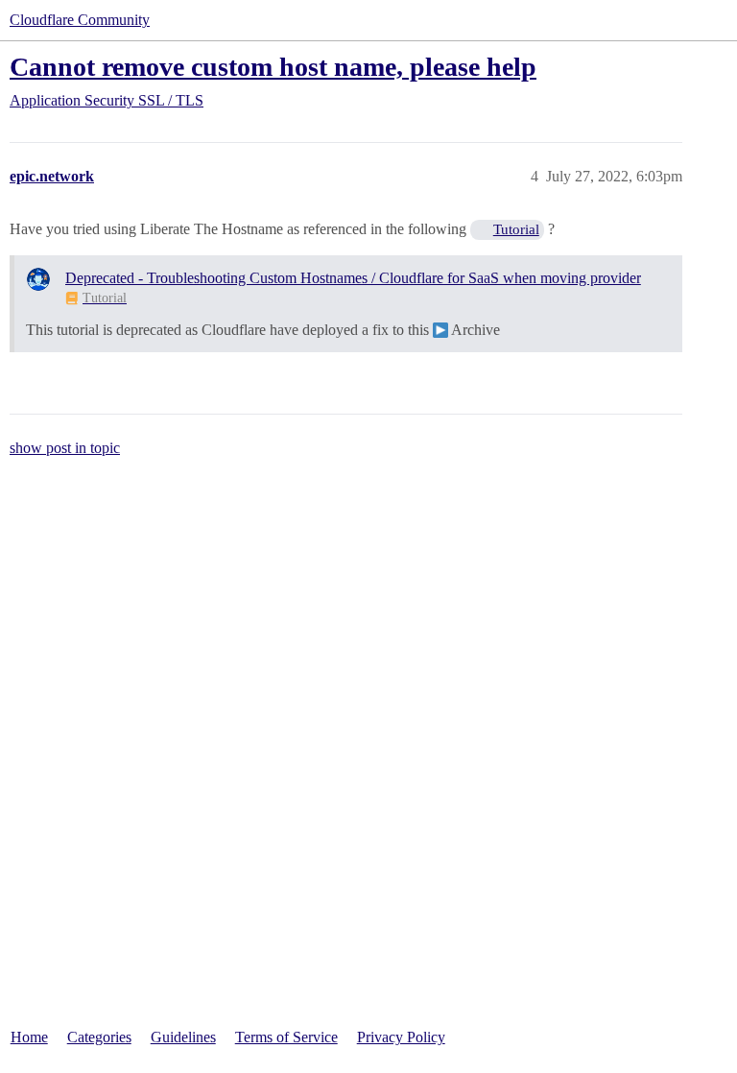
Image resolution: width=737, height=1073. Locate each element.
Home (29, 1037)
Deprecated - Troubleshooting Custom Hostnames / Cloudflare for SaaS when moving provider (353, 278)
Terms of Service (286, 1037)
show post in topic (65, 448)
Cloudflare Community (80, 20)
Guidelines (183, 1037)
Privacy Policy (401, 1037)
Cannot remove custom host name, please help (273, 67)
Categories (99, 1037)
